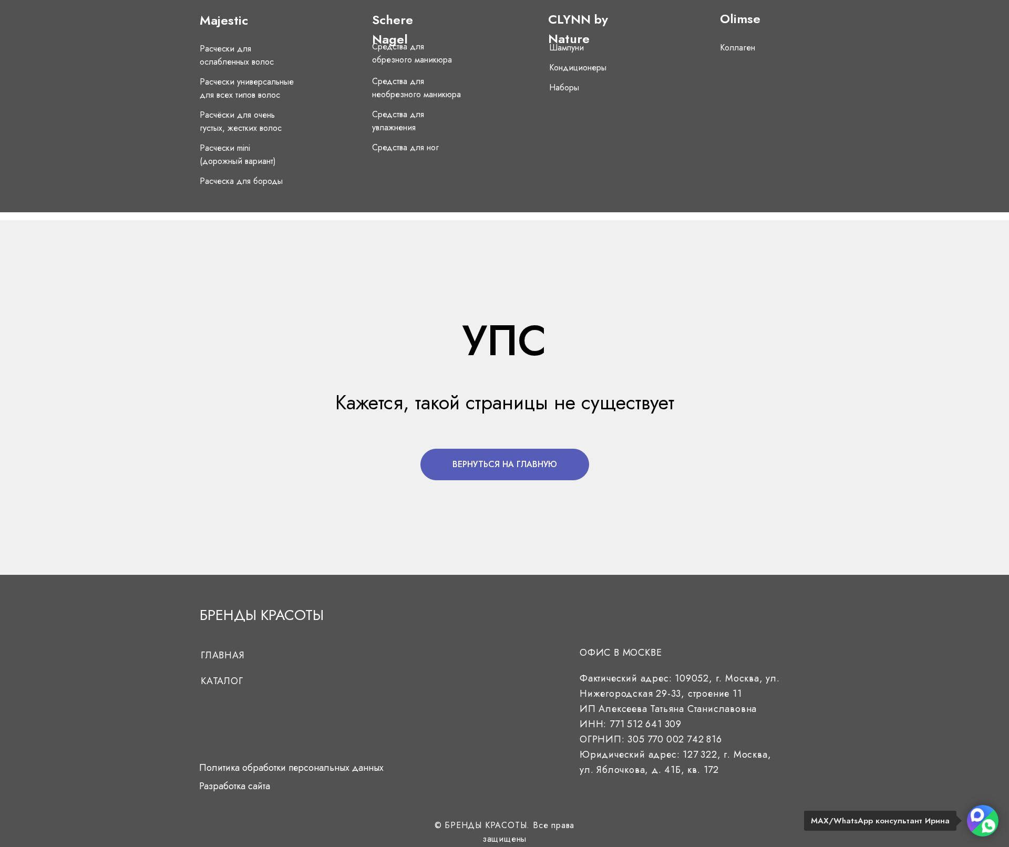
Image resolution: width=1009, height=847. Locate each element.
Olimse (740, 18)
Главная (223, 655)
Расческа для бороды (241, 181)
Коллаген (737, 48)
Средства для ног (405, 147)
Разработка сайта (234, 786)
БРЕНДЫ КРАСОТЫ (262, 615)
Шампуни (566, 48)
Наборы (564, 87)
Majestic (224, 20)
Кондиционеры (577, 67)
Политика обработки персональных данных (291, 767)
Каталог (222, 681)
